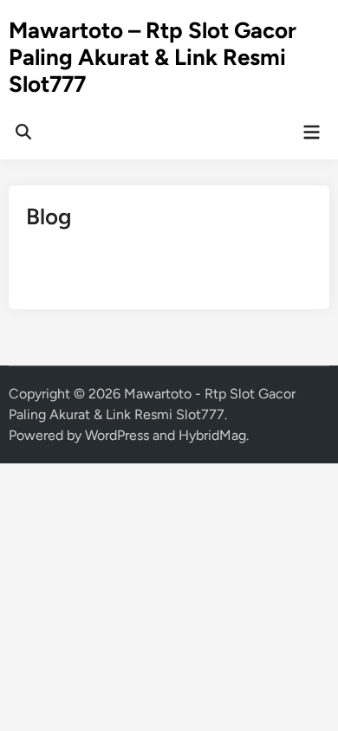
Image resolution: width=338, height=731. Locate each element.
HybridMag (212, 435)
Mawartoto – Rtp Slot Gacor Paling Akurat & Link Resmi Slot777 (152, 57)
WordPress (117, 435)
